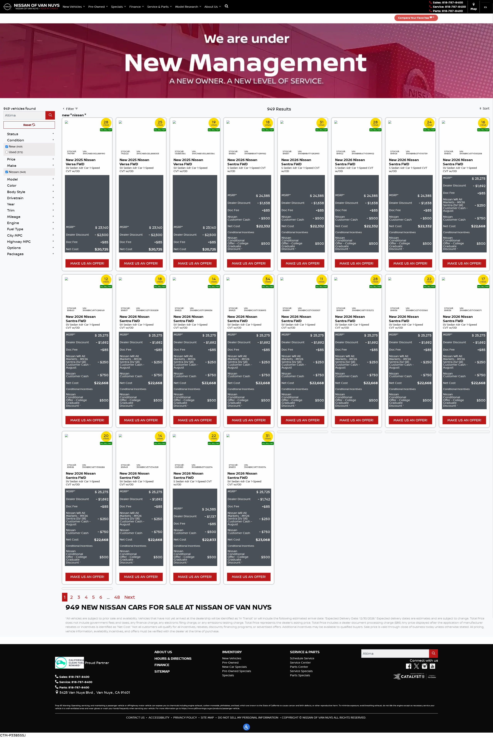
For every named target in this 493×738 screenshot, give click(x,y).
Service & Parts (305, 652)
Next (129, 597)
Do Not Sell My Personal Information (248, 717)
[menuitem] (30, 146)
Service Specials (301, 671)
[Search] (50, 115)
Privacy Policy (185, 717)
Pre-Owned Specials (236, 671)
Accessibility (159, 717)
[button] (74, 7)
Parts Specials (300, 675)
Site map (207, 717)
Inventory (232, 652)
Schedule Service (302, 658)
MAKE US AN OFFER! (87, 263)
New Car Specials (234, 667)
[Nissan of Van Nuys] (31, 6)
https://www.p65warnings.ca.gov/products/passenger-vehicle (210, 708)
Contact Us (135, 717)
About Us (163, 652)
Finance (161, 665)
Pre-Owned (230, 662)
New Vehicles (231, 658)
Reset (27, 125)
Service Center (300, 662)
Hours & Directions (173, 658)
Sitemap (162, 671)
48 (117, 597)
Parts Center (299, 667)
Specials (228, 675)
